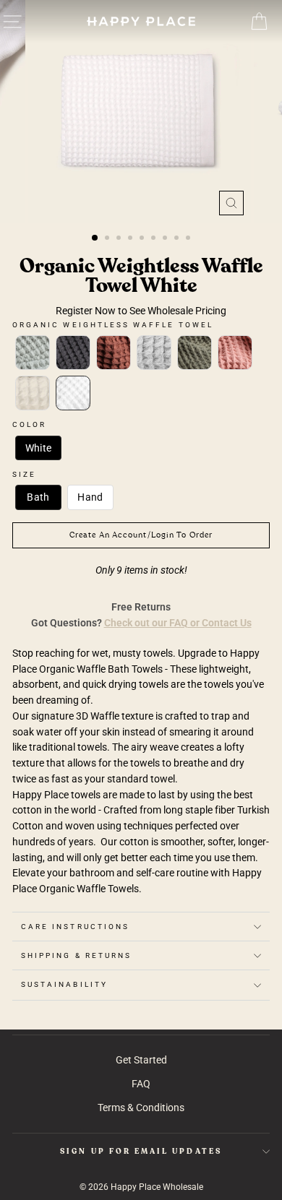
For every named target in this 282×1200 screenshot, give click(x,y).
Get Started (141, 1060)
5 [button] (143, 239)
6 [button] (154, 239)
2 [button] (108, 239)
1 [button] (95, 238)
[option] (141, 111)
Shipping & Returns (76, 955)
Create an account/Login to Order (141, 535)
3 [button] (120, 239)
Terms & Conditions (141, 1107)
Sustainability (64, 984)
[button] (32, 352)
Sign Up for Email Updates (141, 1152)
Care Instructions (75, 927)
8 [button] (177, 239)
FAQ (141, 1083)
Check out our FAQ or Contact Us (178, 623)
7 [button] (166, 239)
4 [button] (131, 239)
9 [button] (189, 239)
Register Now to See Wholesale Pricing (141, 310)
